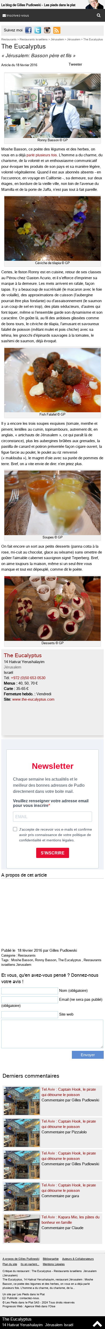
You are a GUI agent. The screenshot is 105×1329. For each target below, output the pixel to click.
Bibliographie (51, 1259)
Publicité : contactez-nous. (21, 1298)
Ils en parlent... (30, 1264)
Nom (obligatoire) (73, 991)
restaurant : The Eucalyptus (34, 1271)
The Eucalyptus (69, 960)
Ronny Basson (45, 960)
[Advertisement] (39, 912)
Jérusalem (12, 667)
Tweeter (75, 64)
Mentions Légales (54, 1264)
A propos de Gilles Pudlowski (21, 1259)
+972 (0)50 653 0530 (28, 678)
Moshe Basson (22, 960)
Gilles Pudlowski (63, 950)
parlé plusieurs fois (42, 155)
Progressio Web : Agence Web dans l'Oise (29, 1306)
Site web (66, 1014)
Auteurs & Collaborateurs (78, 1259)
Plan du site (10, 1264)
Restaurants (27, 955)
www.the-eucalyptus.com (33, 699)
